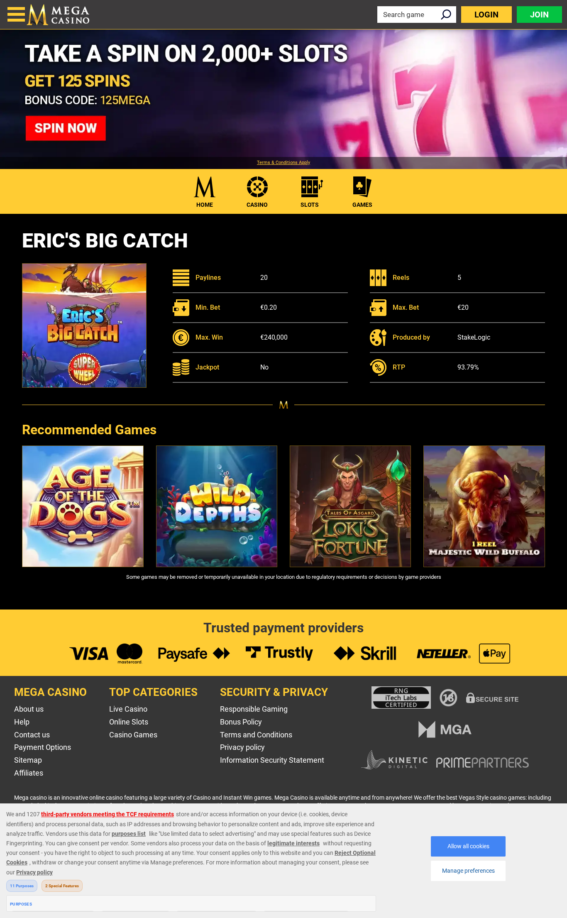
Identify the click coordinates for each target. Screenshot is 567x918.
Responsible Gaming (254, 709)
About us (29, 709)
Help (21, 721)
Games (362, 204)
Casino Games (133, 734)
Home (204, 204)
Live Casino (128, 709)
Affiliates (28, 773)
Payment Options (42, 747)
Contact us (32, 734)
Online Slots (128, 721)
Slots (310, 204)
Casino (257, 204)
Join (539, 15)
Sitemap (28, 760)
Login (486, 15)
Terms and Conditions (256, 734)
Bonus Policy (241, 721)
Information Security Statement (272, 760)
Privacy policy (242, 747)
